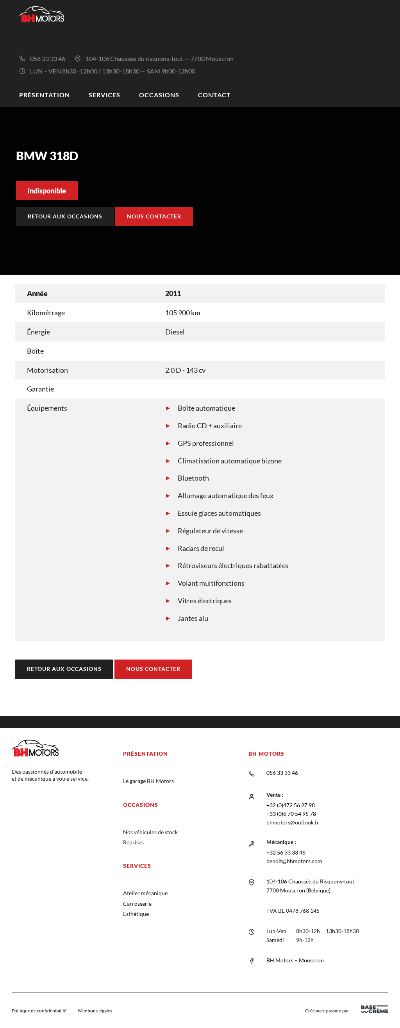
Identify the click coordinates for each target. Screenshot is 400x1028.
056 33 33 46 (47, 58)
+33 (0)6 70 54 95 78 (291, 813)
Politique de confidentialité (39, 1011)
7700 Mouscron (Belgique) (298, 890)
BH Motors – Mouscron (295, 960)
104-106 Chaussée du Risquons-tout (310, 881)
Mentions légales (95, 1011)
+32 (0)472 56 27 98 (290, 805)
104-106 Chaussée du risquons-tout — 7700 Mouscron (160, 58)
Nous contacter (154, 216)
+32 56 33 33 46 (285, 852)
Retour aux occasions (65, 216)
